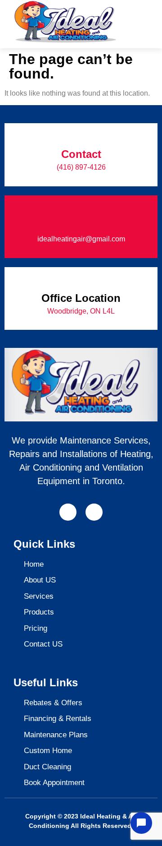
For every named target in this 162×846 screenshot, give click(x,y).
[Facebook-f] (67, 512)
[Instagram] (94, 512)
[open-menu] (141, 15)
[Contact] (81, 135)
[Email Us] (81, 207)
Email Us (81, 226)
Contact (81, 154)
